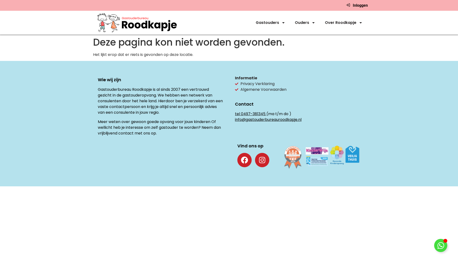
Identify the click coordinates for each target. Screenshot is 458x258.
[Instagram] (262, 160)
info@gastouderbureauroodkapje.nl (268, 119)
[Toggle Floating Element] (440, 245)
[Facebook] (244, 160)
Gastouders (267, 22)
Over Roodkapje (340, 22)
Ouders (302, 22)
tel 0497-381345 (250, 114)
